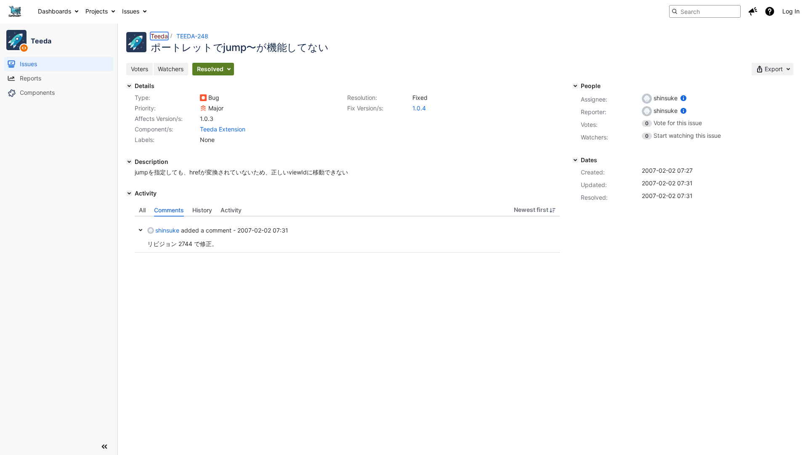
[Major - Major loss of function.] (203, 108)
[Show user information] (683, 98)
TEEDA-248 (192, 36)
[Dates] (575, 160)
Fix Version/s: (365, 108)
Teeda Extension (222, 129)
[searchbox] (705, 11)
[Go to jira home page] (14, 11)
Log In (791, 11)
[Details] (129, 86)
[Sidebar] (104, 446)
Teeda (159, 36)
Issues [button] (130, 11)
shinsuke (167, 230)
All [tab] (142, 210)
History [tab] (202, 210)
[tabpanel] (347, 235)
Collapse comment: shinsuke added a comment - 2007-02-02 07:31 (140, 230)
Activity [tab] (231, 210)
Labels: (144, 139)
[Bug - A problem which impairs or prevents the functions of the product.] (203, 97)
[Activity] (129, 193)
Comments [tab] (169, 210)
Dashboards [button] (54, 11)
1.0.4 (419, 108)
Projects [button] (96, 11)
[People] (575, 86)
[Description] (129, 162)
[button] (753, 11)
